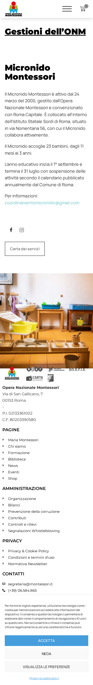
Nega (46, 653)
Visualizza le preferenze (46, 666)
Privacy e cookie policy (44, 678)
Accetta (46, 640)
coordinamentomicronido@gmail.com (42, 203)
